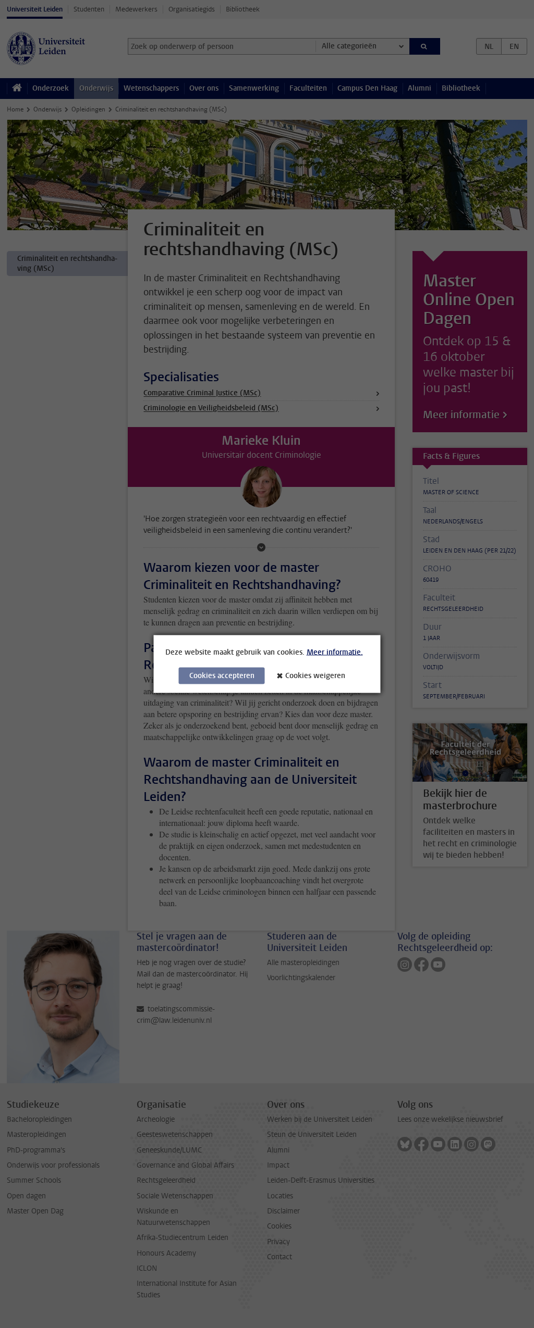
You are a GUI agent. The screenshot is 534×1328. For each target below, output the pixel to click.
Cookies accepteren (221, 676)
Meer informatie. (335, 652)
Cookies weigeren (315, 676)
